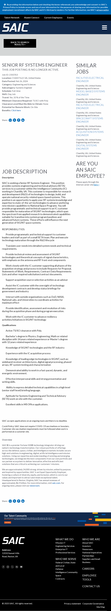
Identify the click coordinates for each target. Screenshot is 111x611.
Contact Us (91, 586)
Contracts (60, 578)
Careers (88, 568)
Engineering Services (65, 546)
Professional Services (65, 552)
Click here (16, 110)
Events (70, 17)
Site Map (101, 607)
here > (96, 184)
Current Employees (53, 17)
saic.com (56, 483)
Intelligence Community (67, 572)
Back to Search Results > (20, 43)
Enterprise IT (62, 549)
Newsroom (87, 549)
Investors (86, 546)
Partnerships (88, 555)
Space (58, 575)
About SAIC (87, 542)
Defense (59, 569)
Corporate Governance (93, 603)
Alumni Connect (31, 17)
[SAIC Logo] (13, 540)
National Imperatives (92, 552)
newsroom (35, 485)
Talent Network (11, 17)
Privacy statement (72, 603)
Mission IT (61, 542)
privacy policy (103, 10)
